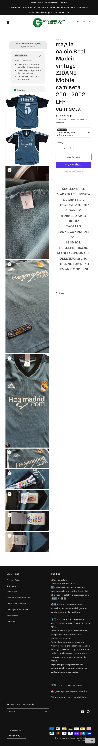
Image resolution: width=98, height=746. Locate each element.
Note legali (12, 591)
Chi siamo (11, 586)
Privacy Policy (13, 580)
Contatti (11, 621)
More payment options (73, 171)
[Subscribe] (46, 711)
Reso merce (12, 615)
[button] (8, 22)
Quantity (59, 143)
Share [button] (61, 293)
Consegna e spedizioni (18, 609)
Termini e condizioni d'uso (20, 597)
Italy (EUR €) (14, 735)
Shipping (72, 119)
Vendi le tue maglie (16, 603)
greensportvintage (68, 738)
